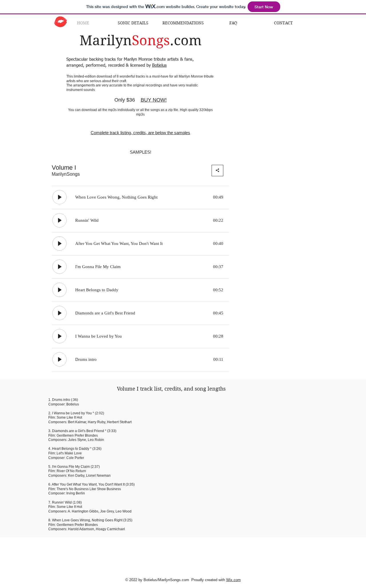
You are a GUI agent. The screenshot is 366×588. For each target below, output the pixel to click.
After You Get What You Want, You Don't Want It (88, 484)
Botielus (159, 65)
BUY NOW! (154, 100)
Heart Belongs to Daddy (70, 449)
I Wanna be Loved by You (72, 413)
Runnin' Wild (62, 502)
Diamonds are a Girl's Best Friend (78, 431)
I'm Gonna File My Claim (71, 467)
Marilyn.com (140, 40)
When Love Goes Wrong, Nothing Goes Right (87, 520)
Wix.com (233, 580)
